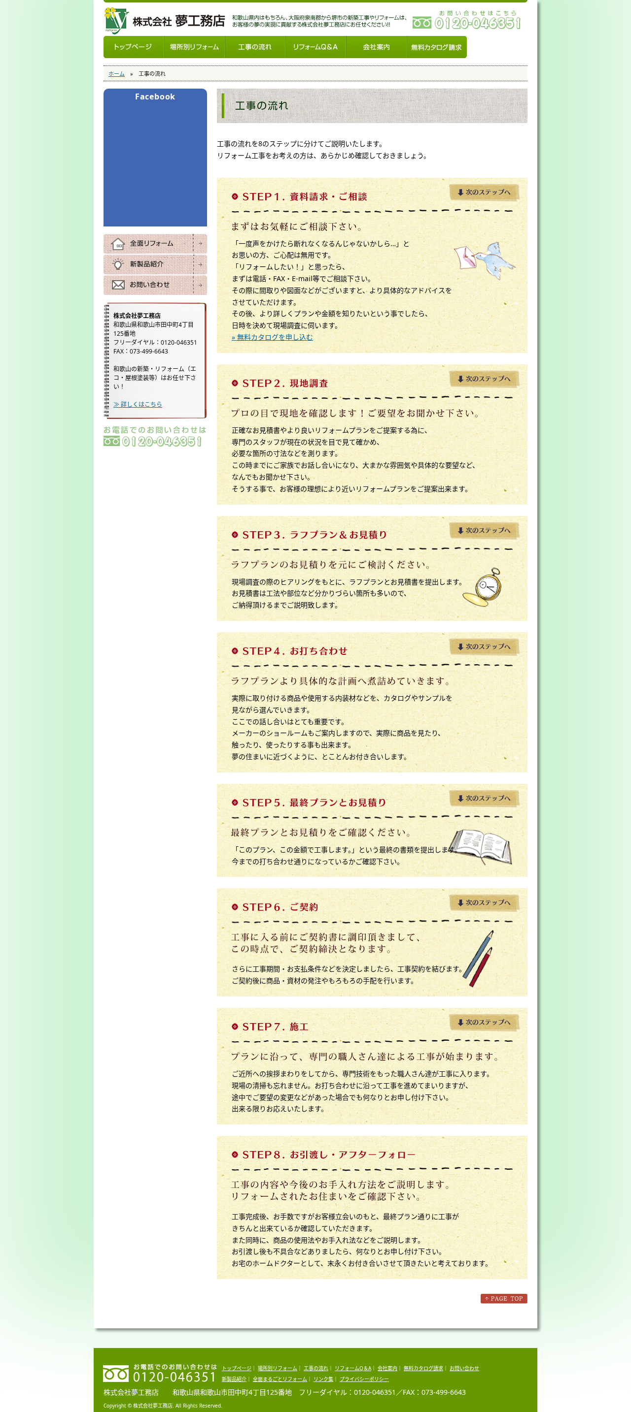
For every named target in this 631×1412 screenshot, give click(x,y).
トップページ (134, 47)
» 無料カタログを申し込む (272, 337)
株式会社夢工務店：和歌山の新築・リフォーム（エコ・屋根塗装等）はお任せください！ (165, 21)
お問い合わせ (155, 285)
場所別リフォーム (194, 47)
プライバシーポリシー (364, 1379)
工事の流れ (255, 47)
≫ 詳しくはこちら (137, 404)
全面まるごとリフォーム (280, 1379)
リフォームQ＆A (315, 47)
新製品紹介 (155, 264)
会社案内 (376, 47)
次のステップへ (484, 193)
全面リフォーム (155, 244)
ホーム (116, 73)
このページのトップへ (504, 1299)
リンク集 (323, 1379)
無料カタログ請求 (437, 47)
